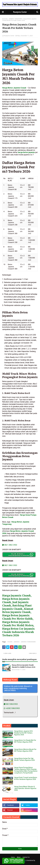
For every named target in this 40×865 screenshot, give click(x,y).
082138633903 (11, 704)
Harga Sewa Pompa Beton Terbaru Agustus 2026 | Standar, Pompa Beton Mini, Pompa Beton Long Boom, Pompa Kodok (25, 770)
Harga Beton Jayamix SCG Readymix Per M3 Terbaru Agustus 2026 (23, 733)
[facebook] (10, 805)
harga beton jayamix (26, 152)
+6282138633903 (12, 708)
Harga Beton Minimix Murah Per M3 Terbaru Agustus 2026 (25, 750)
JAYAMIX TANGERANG (15, 19)
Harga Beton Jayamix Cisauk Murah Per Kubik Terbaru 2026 (23, 666)
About (18, 857)
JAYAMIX (17, 642)
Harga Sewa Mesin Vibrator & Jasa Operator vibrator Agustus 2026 (25, 788)
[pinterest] (10, 810)
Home (13, 857)
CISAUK (9, 642)
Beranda (4, 19)
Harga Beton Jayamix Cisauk (14, 88)
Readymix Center (9, 35)
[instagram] (29, 810)
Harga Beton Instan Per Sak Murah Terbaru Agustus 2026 (24, 759)
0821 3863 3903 (10, 545)
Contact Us (26, 857)
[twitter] (29, 805)
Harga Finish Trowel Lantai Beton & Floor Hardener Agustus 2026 (25, 778)
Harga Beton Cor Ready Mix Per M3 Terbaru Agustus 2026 (25, 741)
